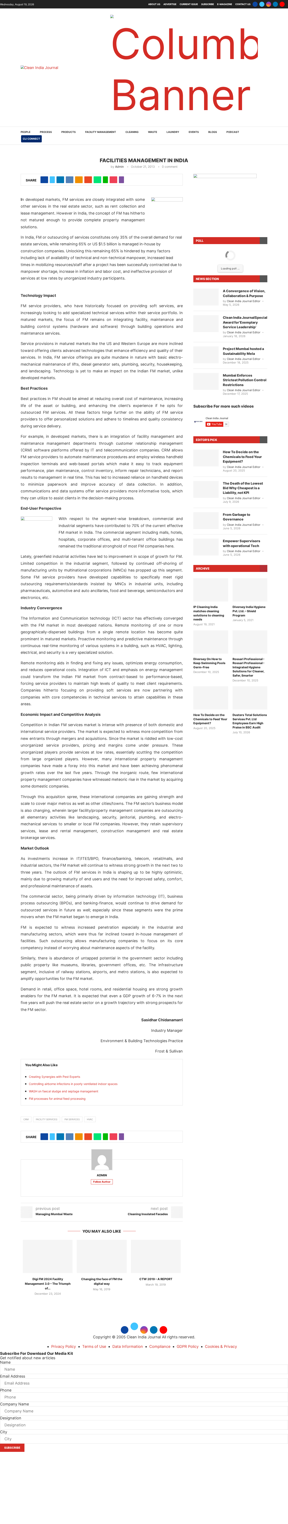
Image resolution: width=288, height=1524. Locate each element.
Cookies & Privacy (221, 1346)
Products (68, 132)
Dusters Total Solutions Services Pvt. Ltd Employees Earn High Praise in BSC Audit (250, 721)
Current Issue (189, 4)
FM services (72, 1119)
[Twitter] (261, 4)
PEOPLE (25, 132)
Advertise (169, 4)
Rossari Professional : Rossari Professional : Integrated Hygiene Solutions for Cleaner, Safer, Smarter (248, 667)
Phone (5, 1390)
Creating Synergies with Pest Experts (54, 1076)
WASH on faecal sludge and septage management (63, 1091)
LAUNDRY (173, 132)
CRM (26, 1119)
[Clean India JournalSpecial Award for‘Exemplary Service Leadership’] (206, 323)
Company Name (14, 1404)
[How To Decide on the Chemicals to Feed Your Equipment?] (206, 458)
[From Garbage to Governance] (206, 520)
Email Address (12, 1376)
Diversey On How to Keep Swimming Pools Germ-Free (209, 663)
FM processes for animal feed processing (57, 1098)
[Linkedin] (275, 4)
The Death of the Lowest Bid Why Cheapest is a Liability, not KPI (243, 488)
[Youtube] (282, 4)
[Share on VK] (69, 179)
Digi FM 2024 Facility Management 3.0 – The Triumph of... (48, 1283)
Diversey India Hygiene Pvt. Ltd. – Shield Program (249, 611)
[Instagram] (268, 4)
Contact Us (242, 4)
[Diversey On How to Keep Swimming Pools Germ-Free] (210, 642)
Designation (10, 1418)
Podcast (232, 132)
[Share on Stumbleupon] (88, 179)
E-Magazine (224, 4)
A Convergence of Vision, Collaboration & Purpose (244, 293)
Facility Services (46, 1119)
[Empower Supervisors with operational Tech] (206, 547)
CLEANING (132, 132)
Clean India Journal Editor (243, 301)
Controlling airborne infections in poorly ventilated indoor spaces (73, 1084)
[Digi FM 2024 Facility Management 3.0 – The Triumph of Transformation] (48, 1256)
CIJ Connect (31, 138)
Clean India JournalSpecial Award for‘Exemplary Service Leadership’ (245, 322)
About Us (154, 4)
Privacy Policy (63, 1346)
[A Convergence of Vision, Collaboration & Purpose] (206, 297)
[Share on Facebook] (44, 179)
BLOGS (212, 132)
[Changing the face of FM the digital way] (102, 1256)
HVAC (90, 1119)
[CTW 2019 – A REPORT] (156, 1256)
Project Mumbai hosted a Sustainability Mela (243, 351)
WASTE (152, 132)
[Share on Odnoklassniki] (79, 179)
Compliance (159, 1346)
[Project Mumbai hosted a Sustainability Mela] (206, 354)
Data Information (127, 1346)
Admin (119, 166)
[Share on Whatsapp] (97, 179)
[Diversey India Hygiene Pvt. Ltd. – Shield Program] (250, 589)
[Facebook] (255, 4)
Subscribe (207, 4)
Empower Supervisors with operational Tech (241, 543)
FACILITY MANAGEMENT (100, 132)
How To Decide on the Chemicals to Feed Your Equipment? (242, 456)
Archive (203, 568)
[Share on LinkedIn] (60, 179)
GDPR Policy (188, 1346)
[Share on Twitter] (52, 179)
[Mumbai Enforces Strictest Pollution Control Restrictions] (206, 381)
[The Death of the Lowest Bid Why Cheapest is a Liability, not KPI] (206, 489)
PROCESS (46, 132)
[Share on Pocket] (113, 179)
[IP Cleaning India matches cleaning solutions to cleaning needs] (210, 589)
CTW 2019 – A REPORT (155, 1279)
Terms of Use (94, 1346)
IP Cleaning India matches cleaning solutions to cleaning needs (208, 613)
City (3, 1432)
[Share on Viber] (121, 179)
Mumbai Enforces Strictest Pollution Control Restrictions (244, 380)
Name (5, 1362)
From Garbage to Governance (236, 516)
